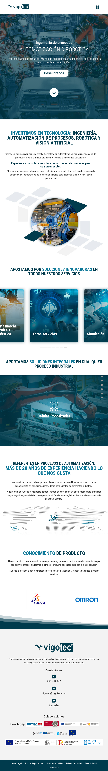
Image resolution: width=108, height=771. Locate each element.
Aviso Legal (17, 763)
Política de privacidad (34, 763)
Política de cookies (55, 763)
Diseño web (54, 768)
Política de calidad (74, 763)
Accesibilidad (91, 763)
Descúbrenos (54, 73)
